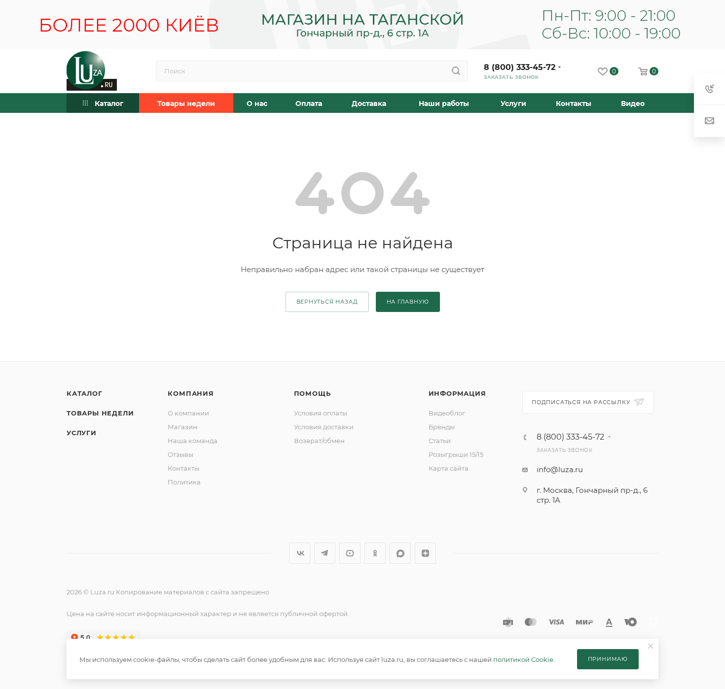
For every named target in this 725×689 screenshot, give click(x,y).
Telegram (324, 553)
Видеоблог (447, 413)
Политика (184, 482)
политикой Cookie (523, 659)
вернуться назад (327, 301)
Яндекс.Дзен (425, 553)
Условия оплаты (320, 413)
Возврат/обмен (319, 441)
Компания (191, 393)
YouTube (350, 553)
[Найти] (456, 71)
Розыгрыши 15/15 (456, 454)
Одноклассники (375, 553)
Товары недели (100, 413)
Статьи (440, 441)
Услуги (82, 433)
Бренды (442, 427)
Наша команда (193, 441)
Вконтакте (299, 553)
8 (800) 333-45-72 (519, 67)
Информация (457, 393)
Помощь (312, 393)
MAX (400, 553)
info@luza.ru (560, 469)
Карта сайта (449, 468)
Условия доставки (324, 427)
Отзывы (180, 454)
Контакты (183, 468)
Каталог (85, 393)
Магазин (182, 427)
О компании (188, 413)
